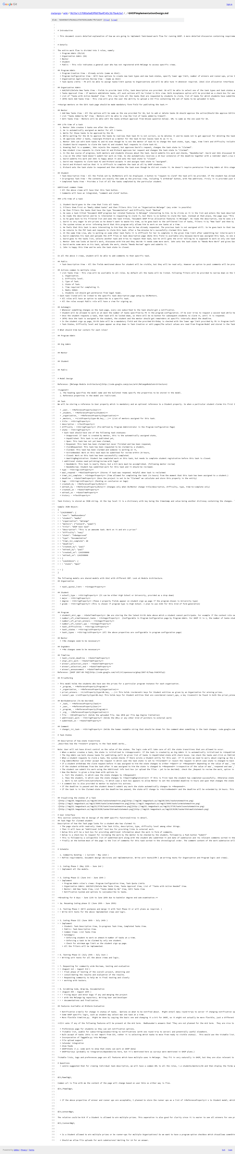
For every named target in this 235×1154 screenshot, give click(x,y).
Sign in (229, 4)
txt (223, 1150)
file (106, 20)
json (230, 1150)
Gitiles (16, 1150)
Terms (31, 1150)
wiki (65, 13)
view (114, 20)
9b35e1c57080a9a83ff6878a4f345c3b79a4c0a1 (96, 13)
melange (56, 13)
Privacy (24, 1150)
